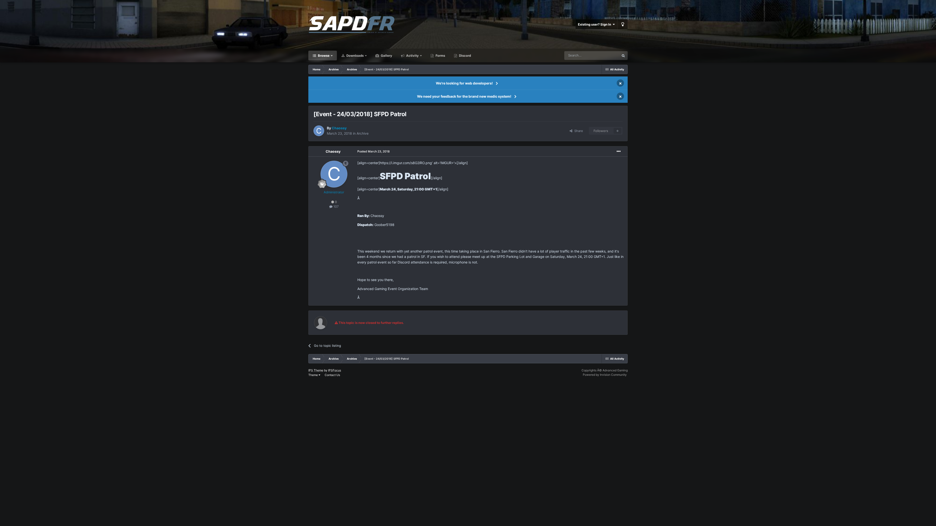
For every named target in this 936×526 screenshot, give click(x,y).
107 (335, 206)
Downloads (355, 55)
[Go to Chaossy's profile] (318, 130)
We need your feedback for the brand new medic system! (464, 96)
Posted (373, 151)
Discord (464, 55)
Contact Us (332, 375)
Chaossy (333, 151)
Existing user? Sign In (595, 24)
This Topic (605, 55)
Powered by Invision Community (605, 374)
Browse (323, 55)
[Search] (623, 55)
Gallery (386, 55)
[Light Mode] (622, 24)
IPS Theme (315, 370)
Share (577, 131)
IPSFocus (334, 370)
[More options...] (619, 151)
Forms (440, 55)
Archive (363, 133)
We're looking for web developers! (464, 83)
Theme (313, 375)
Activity (412, 55)
